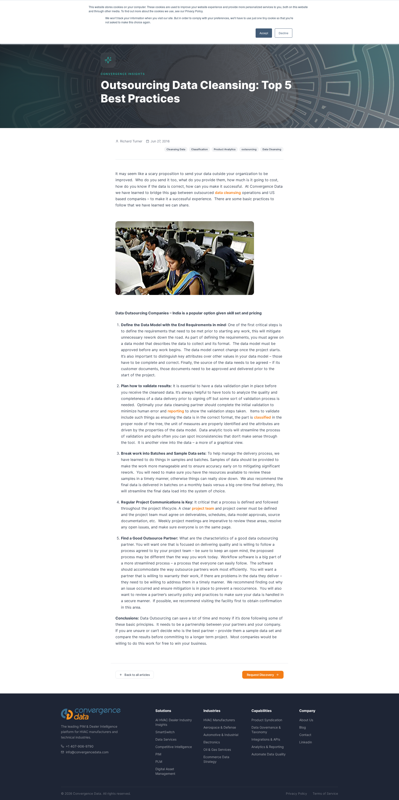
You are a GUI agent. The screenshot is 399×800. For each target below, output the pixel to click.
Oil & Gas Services (217, 749)
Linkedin (305, 742)
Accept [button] (264, 33)
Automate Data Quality (268, 754)
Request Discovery (260, 675)
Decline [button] (283, 33)
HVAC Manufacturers (219, 720)
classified (262, 417)
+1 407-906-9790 (80, 746)
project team (203, 508)
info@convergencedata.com (87, 752)
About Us (306, 720)
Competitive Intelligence (173, 747)
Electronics (211, 742)
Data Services (165, 739)
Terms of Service (325, 793)
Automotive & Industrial (220, 735)
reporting (176, 411)
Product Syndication (266, 720)
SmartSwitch (165, 732)
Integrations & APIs (265, 739)
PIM (158, 754)
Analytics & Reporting (267, 747)
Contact (305, 735)
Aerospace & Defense (219, 727)
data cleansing (228, 192)
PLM (158, 761)
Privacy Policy (296, 793)
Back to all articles (137, 675)
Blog (302, 727)
